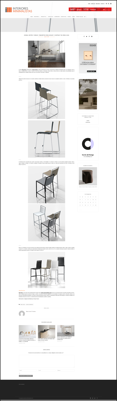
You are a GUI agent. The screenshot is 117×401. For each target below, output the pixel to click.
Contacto (102, 3)
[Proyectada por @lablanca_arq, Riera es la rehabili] (23, 389)
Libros (73, 16)
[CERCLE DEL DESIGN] (88, 158)
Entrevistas (63, 16)
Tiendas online (79, 16)
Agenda (69, 16)
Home (89, 3)
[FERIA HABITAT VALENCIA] (90, 8)
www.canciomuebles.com (46, 292)
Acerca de (93, 3)
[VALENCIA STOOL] (88, 185)
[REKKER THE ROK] (88, 109)
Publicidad (98, 3)
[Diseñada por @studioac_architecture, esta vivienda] (73, 389)
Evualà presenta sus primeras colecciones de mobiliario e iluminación (64, 338)
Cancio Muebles (29, 304)
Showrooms (57, 16)
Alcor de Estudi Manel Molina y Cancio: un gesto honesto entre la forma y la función (27, 340)
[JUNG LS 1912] (88, 73)
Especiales (50, 16)
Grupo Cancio (35, 69)
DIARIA (88, 120)
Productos (43, 16)
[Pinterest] (89, 36)
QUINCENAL (88, 122)
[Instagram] (92, 36)
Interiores (36, 16)
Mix (85, 16)
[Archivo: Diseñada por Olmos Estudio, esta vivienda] (43, 389)
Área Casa (24, 69)
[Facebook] (84, 36)
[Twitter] (86, 36)
